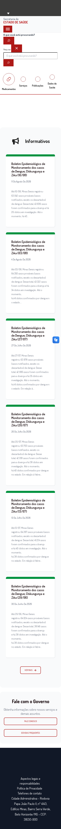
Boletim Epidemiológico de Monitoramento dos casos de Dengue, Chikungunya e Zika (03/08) (28, 247)
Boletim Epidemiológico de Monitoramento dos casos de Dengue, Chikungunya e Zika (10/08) (28, 169)
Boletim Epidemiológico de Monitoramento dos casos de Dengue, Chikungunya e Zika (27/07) (28, 333)
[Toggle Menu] (8, 29)
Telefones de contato (30, 793)
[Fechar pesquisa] (16, 48)
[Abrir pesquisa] (8, 41)
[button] (30, 670)
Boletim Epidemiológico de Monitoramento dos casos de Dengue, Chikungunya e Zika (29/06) (28, 591)
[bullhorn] (15, 141)
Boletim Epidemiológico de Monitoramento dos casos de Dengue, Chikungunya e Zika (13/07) (28, 505)
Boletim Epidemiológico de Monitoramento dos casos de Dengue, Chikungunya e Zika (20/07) (28, 419)
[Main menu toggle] (8, 13)
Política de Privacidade (29, 788)
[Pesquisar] (8, 62)
